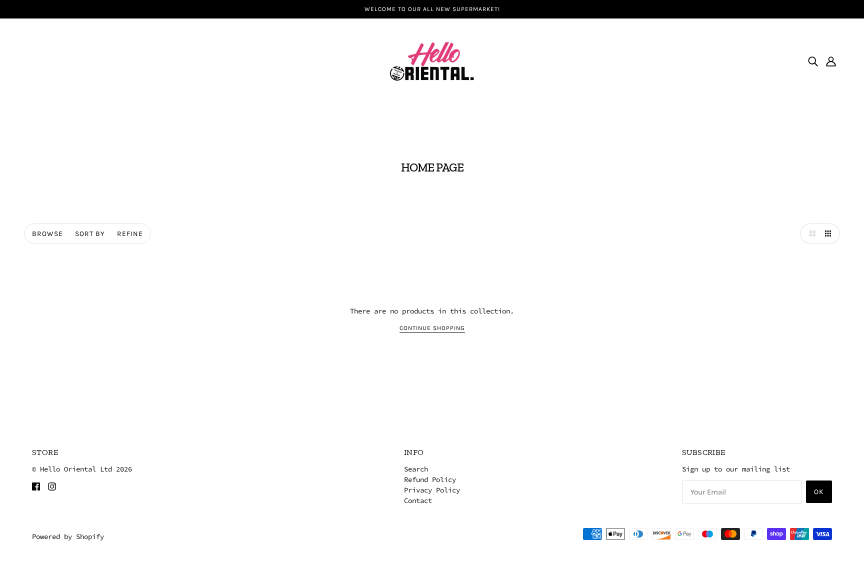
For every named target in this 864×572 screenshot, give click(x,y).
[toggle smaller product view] (830, 234)
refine (130, 234)
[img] (813, 61)
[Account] (831, 61)
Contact (418, 500)
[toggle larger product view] (810, 234)
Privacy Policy (432, 490)
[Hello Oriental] (432, 60)
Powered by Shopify (68, 536)
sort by (90, 234)
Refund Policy (430, 479)
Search (416, 469)
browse (47, 234)
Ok (819, 492)
